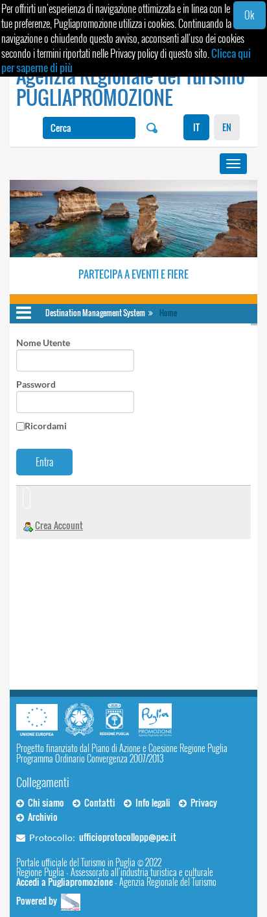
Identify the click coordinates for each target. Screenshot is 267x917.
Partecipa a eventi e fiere (133, 274)
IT (196, 127)
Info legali (151, 802)
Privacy (202, 802)
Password (36, 384)
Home (168, 312)
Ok (249, 15)
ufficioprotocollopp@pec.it (127, 837)
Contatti (97, 802)
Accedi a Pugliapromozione (64, 881)
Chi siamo (44, 802)
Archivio (41, 816)
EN (226, 127)
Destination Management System (95, 312)
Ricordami (46, 425)
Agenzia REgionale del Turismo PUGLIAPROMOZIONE (130, 86)
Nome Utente (43, 342)
